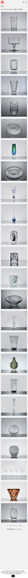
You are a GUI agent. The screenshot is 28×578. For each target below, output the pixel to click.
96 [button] (20, 529)
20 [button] (20, 525)
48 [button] (18, 529)
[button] (6, 526)
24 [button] (16, 529)
